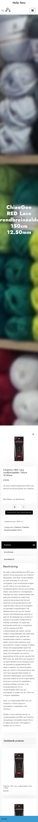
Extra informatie (8, 552)
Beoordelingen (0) (9, 559)
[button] (33, 434)
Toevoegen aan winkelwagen (19, 512)
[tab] (19, 545)
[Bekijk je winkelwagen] (6, 11)
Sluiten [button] (4, 819)
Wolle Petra (19, 3)
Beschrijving (7, 545)
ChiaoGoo (17, 527)
